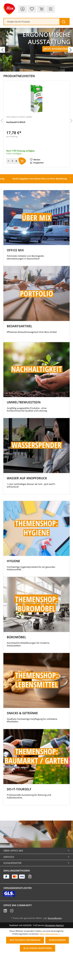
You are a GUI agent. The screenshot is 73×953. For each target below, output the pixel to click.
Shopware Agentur (54, 925)
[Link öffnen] (36, 50)
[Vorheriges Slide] (2, 50)
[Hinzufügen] (22, 161)
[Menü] (50, 9)
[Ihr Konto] (22, 9)
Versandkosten (55, 918)
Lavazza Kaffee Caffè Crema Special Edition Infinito (32, 122)
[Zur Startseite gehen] (9, 9)
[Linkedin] (5, 911)
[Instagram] (12, 911)
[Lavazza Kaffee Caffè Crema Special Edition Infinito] (36, 98)
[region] (36, 120)
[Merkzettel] (32, 9)
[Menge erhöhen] (16, 161)
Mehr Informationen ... (50, 934)
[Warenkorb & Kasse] (41, 9)
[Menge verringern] (8, 161)
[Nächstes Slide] (70, 50)
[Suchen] (64, 21)
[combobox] (32, 21)
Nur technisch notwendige (25, 940)
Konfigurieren (57, 940)
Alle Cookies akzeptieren (37, 948)
